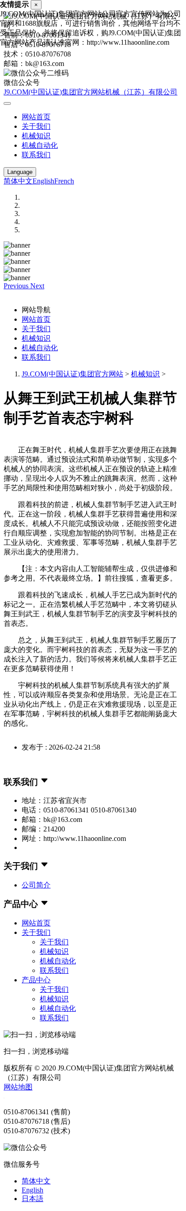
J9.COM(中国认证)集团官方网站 (72, 374)
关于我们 (36, 126)
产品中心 (36, 980)
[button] (17, 286)
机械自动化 (40, 145)
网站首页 (36, 117)
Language (20, 172)
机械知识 (36, 136)
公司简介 (36, 885)
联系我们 (36, 155)
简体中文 (18, 181)
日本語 (32, 1198)
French (64, 181)
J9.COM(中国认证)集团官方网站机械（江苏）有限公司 (90, 92)
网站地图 (18, 1087)
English (43, 181)
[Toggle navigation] (7, 103)
